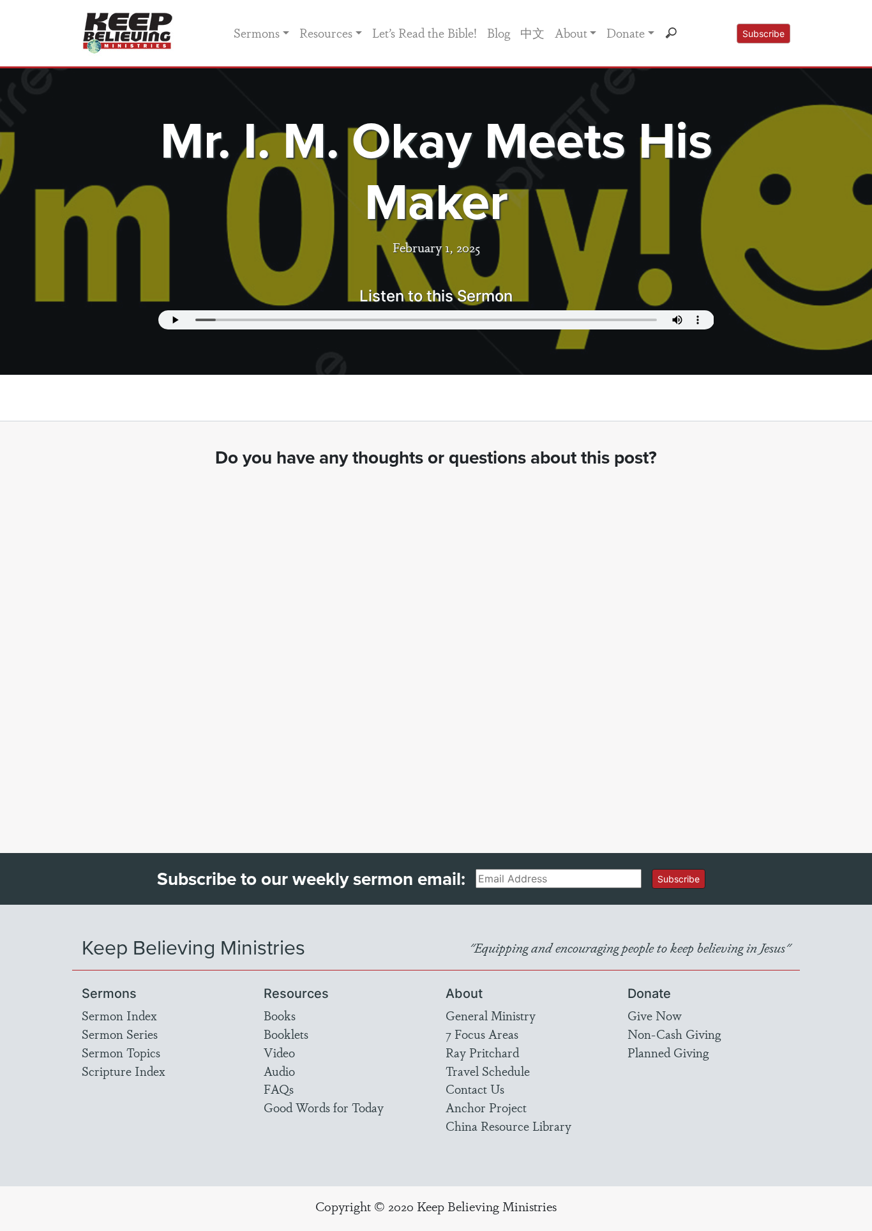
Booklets (286, 1034)
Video (279, 1052)
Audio (279, 1071)
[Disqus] (436, 648)
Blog (498, 33)
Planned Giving (668, 1052)
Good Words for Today (324, 1107)
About (571, 33)
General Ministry (491, 1015)
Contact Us (475, 1089)
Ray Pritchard (482, 1052)
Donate (625, 33)
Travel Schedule (488, 1071)
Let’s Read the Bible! (424, 33)
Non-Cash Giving (674, 1034)
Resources (325, 33)
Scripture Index (123, 1071)
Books (280, 1015)
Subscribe (763, 33)
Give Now (655, 1015)
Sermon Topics (121, 1052)
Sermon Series (120, 1034)
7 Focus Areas (482, 1034)
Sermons (257, 33)
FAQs (279, 1089)
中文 (532, 33)
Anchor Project (486, 1107)
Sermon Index (119, 1015)
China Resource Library (508, 1126)
